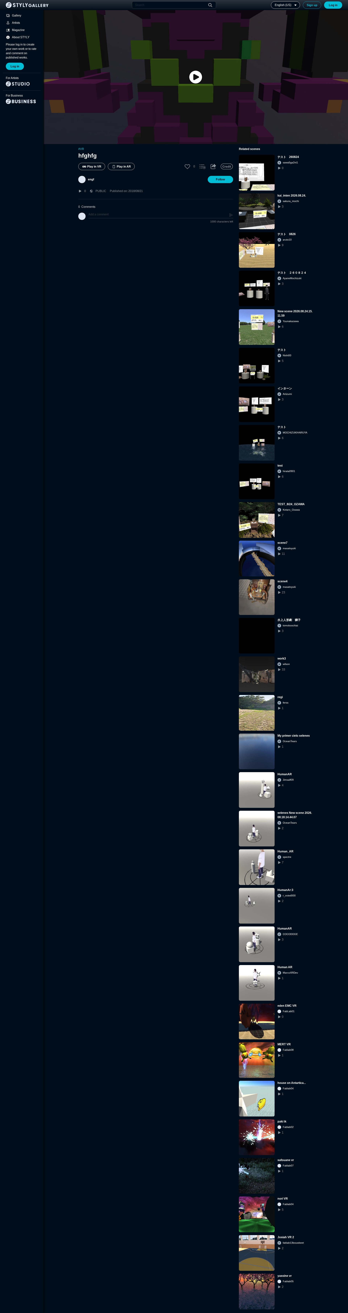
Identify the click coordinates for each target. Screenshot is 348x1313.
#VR (81, 149)
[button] (187, 166)
